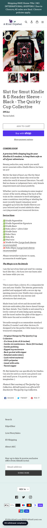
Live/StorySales (12, 433)
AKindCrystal (16, 519)
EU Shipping (11, 440)
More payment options (23, 139)
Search (8, 419)
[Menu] (42, 22)
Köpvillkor (10, 426)
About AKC (10, 447)
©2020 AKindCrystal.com (32, 519)
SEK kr (22, 489)
